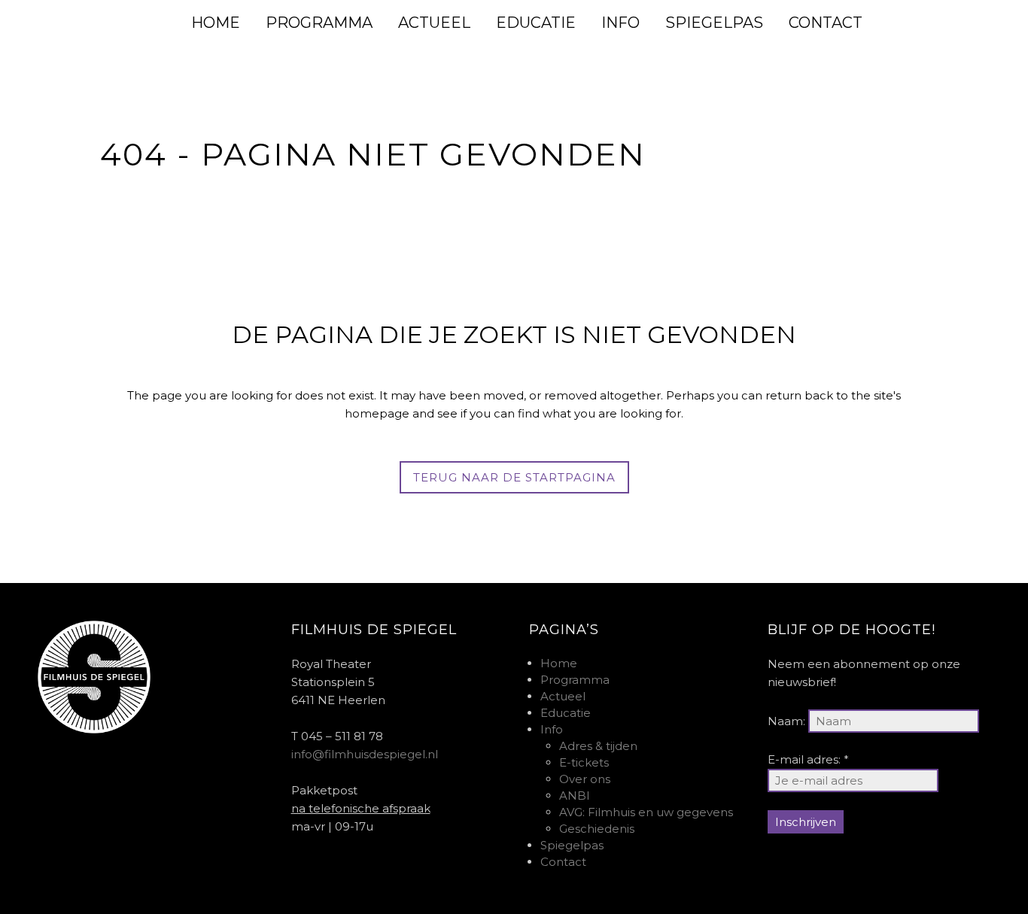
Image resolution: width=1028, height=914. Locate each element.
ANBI (574, 795)
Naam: (786, 721)
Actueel (562, 696)
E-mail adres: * (808, 759)
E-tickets (584, 762)
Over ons (584, 779)
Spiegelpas (572, 845)
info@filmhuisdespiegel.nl (364, 754)
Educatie (565, 713)
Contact (563, 862)
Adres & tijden (598, 746)
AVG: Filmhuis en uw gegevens (646, 812)
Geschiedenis (596, 828)
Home (558, 663)
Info (551, 729)
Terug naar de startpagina (514, 477)
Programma (575, 680)
